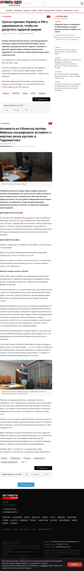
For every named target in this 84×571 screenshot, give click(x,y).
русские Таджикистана (9, 462)
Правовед (23, 520)
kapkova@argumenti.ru (63, 547)
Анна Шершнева (6, 146)
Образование (68, 10)
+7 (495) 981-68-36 (9, 509)
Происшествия (49, 10)
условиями (44, 565)
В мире (34, 10)
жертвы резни (39, 458)
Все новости (24, 529)
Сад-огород (43, 520)
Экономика (18, 10)
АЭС (33, 93)
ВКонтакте (17, 110)
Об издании (6, 529)
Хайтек (5, 523)
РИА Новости (29, 33)
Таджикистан (15, 458)
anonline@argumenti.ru (10, 512)
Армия (40, 10)
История (53, 520)
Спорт (52, 517)
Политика (9, 10)
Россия (4, 458)
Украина (42, 93)
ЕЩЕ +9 (23, 462)
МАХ (26, 110)
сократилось (28, 218)
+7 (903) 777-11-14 (62, 544)
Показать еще (26, 485)
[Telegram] (71, 4)
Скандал (13, 523)
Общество (27, 10)
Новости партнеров (44, 529)
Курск (25, 93)
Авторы (33, 529)
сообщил (5, 84)
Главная (15, 529)
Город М (32, 520)
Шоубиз (45, 517)
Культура (59, 10)
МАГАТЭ (15, 93)
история (27, 458)
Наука (76, 10)
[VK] (76, 4)
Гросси (6, 93)
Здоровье (61, 517)
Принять (74, 564)
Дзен (7, 110)
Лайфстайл (71, 517)
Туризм (5, 520)
